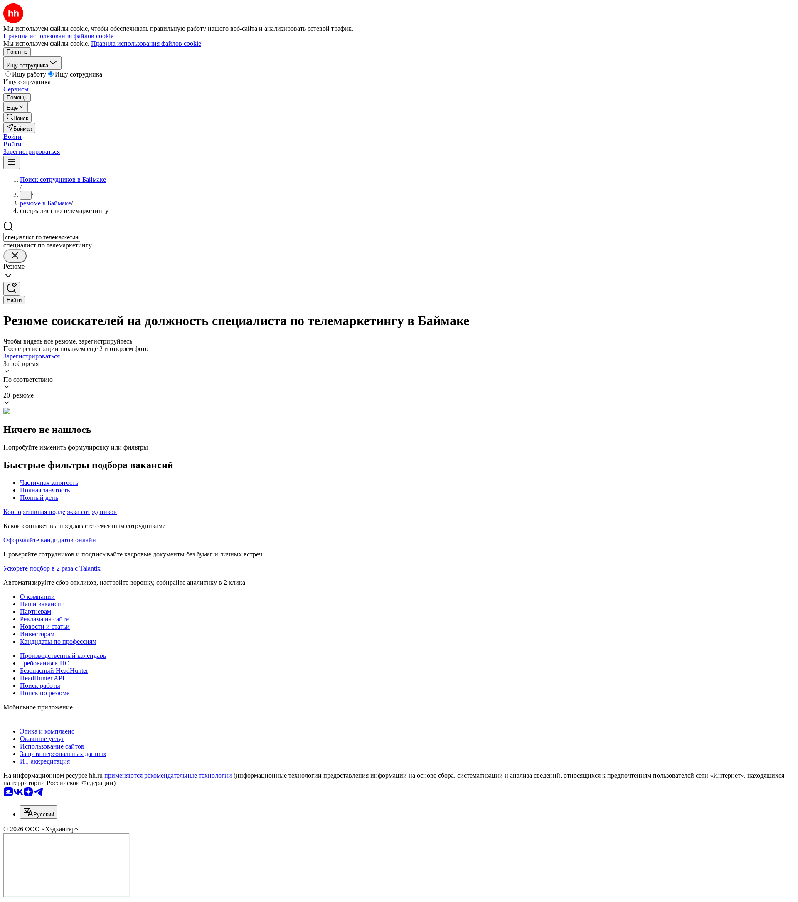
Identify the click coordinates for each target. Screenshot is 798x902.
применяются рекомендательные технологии (168, 775)
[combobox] (41, 237)
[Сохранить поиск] (11, 289)
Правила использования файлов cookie (146, 43)
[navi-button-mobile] (11, 162)
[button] (12, 136)
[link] (17, 117)
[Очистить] (15, 256)
